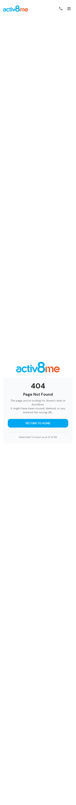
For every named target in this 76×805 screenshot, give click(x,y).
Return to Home (38, 423)
